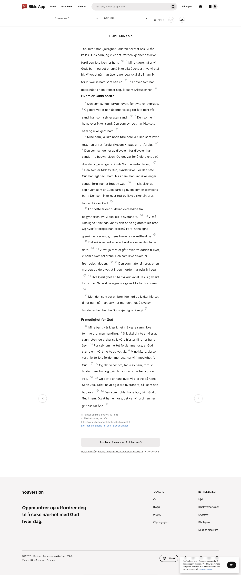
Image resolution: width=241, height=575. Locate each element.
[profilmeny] (212, 6)
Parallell (161, 20)
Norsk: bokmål (88, 451)
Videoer (82, 6)
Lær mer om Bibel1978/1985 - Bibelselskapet (104, 425)
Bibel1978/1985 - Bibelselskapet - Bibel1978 (120, 451)
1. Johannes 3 (62, 18)
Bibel (53, 6)
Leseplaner (67, 6)
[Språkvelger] (200, 6)
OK (231, 565)
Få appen (187, 6)
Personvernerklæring (54, 556)
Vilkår (70, 556)
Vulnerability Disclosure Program (38, 560)
